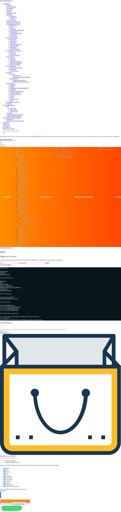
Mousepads (14, 32)
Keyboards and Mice (13, 24)
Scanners (13, 53)
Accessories (10, 83)
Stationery (10, 119)
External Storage (15, 93)
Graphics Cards (11, 13)
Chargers (13, 89)
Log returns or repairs (7, 297)
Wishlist (2, 273)
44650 (20, 263)
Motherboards (11, 7)
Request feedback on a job (9, 298)
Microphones (14, 46)
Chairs (12, 96)
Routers (12, 58)
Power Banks (14, 71)
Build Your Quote (9, 129)
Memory (9, 10)
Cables (12, 86)
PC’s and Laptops (9, 105)
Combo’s (13, 28)
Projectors (13, 18)
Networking (10, 57)
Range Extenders (15, 61)
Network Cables (15, 64)
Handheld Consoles (13, 102)
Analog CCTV (14, 78)
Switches (13, 60)
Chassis (9, 5)
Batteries (13, 69)
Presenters (13, 36)
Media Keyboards (15, 33)
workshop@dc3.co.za (14, 307)
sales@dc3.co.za (9, 305)
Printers (12, 52)
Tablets (9, 103)
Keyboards (13, 25)
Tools (11, 100)
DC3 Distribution (12, 310)
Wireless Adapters (16, 63)
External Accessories (16, 91)
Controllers (13, 35)
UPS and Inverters (16, 68)
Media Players (14, 49)
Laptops (9, 113)
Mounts (12, 19)
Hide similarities (10, 461)
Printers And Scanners (14, 50)
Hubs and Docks (15, 94)
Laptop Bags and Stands (15, 114)
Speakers (13, 43)
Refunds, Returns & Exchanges (10, 287)
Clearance (6, 124)
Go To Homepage (5, 265)
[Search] (4, 133)
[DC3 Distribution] (6, 1)
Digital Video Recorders (21, 82)
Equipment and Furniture (15, 121)
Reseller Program (5, 290)
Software (6, 122)
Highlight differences (12, 462)
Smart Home (14, 99)
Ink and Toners (15, 55)
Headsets (13, 39)
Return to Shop (19, 504)
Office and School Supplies (12, 118)
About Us (3, 281)
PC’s (8, 107)
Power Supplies (12, 21)
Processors (10, 8)
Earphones (13, 41)
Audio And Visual (12, 38)
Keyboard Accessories (17, 30)
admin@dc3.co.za (12, 308)
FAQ (1, 283)
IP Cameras (16, 75)
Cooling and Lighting (13, 22)
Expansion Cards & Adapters (19, 88)
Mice (11, 27)
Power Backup (11, 66)
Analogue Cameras (19, 80)
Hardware (6, 3)
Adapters (13, 85)
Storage (9, 11)
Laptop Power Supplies (14, 116)
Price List (6, 125)
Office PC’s (13, 110)
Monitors (13, 16)
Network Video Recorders (21, 77)
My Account (4, 271)
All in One (13, 108)
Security (9, 72)
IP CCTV (12, 74)
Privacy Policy (4, 284)
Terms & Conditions (6, 286)
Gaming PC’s (14, 111)
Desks (12, 97)
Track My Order (5, 274)
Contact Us (7, 127)
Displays (9, 14)
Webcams (13, 47)
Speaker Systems (15, 44)
